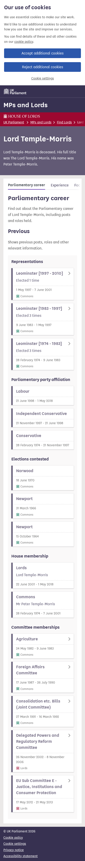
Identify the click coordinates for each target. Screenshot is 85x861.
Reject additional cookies (42, 67)
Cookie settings (42, 78)
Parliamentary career (26, 185)
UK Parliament (13, 122)
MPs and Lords (25, 105)
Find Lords (64, 122)
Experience (60, 185)
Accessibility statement (20, 856)
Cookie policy (13, 838)
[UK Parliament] (15, 91)
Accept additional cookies (42, 53)
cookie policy (23, 42)
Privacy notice (13, 850)
